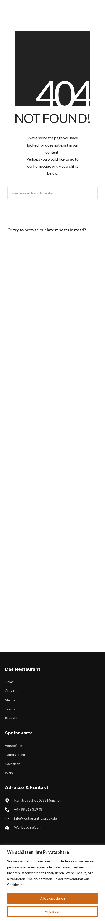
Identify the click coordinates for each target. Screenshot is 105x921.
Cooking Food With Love (29, 341)
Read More (74, 310)
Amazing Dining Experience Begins (38, 417)
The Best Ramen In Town (29, 531)
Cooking (52, 424)
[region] (52, 883)
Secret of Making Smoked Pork (35, 569)
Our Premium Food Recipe (30, 455)
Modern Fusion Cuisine (28, 379)
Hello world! (19, 260)
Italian (51, 310)
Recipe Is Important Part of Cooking (39, 608)
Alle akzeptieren (52, 898)
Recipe (50, 348)
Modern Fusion (59, 615)
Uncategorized (56, 267)
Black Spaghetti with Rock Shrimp (37, 303)
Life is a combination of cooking (35, 493)
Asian (47, 462)
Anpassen (52, 911)
